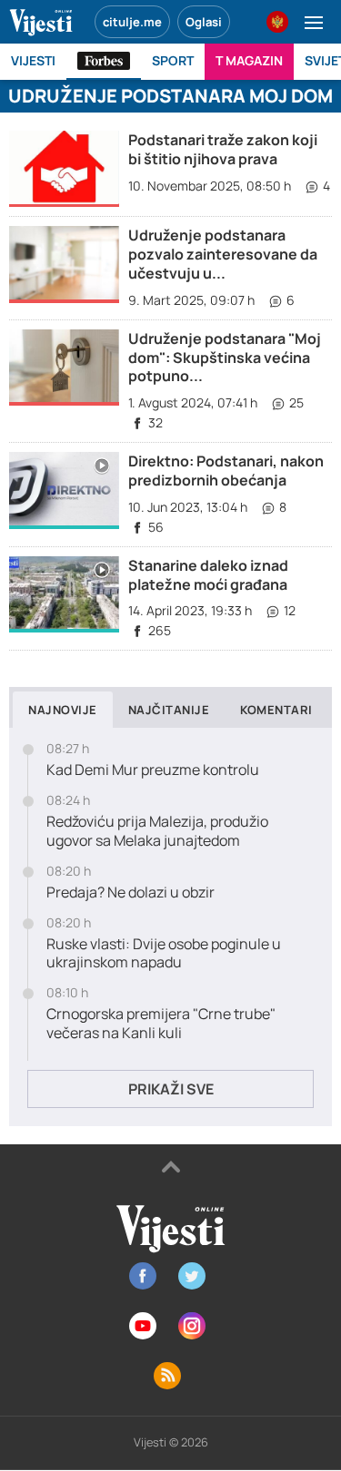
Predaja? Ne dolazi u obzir (130, 892)
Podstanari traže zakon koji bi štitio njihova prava (222, 149)
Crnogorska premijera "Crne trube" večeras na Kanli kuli (161, 1024)
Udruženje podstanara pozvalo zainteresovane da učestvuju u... (222, 254)
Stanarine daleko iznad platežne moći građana (208, 574)
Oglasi (204, 22)
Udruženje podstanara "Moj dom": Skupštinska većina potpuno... (224, 358)
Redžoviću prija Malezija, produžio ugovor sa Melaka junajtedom (157, 831)
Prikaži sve (171, 1089)
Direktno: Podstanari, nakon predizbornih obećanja (226, 470)
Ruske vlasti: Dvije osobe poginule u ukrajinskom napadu (163, 954)
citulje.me (132, 22)
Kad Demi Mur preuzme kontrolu (152, 770)
